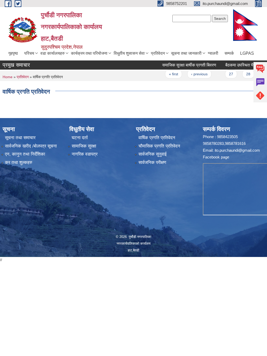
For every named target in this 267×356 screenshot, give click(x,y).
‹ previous (192, 74)
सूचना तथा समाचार (20, 137)
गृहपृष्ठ (13, 53)
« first (167, 74)
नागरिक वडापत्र (85, 154)
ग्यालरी (213, 53)
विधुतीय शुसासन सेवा (129, 53)
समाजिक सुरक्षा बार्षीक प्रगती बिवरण (183, 65)
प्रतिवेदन (158, 53)
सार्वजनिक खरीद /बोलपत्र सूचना (31, 146)
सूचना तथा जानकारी (186, 53)
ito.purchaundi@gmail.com (237, 150)
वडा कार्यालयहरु (52, 53)
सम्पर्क (229, 53)
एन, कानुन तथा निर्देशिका (25, 154)
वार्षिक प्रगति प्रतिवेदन (156, 137)
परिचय (29, 53)
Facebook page (216, 157)
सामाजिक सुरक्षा (84, 146)
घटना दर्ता (80, 137)
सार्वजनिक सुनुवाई (152, 154)
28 (241, 74)
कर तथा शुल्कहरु (18, 162)
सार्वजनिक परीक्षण (152, 162)
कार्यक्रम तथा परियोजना (89, 53)
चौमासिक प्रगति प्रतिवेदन (159, 146)
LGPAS (247, 53)
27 (224, 74)
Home (8, 77)
